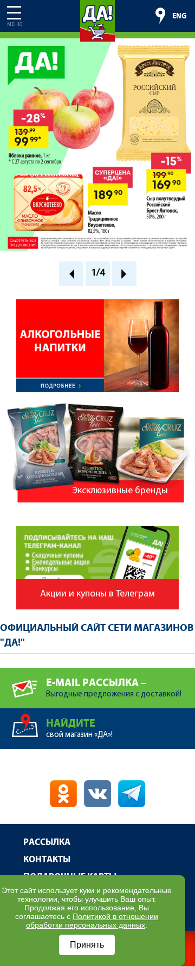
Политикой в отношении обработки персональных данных (92, 920)
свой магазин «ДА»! (79, 728)
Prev (71, 273)
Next (124, 273)
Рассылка (46, 842)
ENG (179, 16)
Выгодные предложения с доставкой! (113, 688)
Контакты (46, 860)
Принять (87, 944)
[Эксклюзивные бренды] (97, 408)
